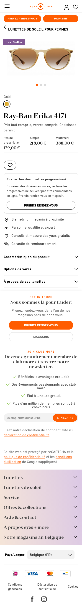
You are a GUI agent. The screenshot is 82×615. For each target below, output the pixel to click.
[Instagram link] (44, 599)
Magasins (61, 18)
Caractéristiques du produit (39, 257)
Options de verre (39, 269)
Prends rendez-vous (41, 205)
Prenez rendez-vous (22, 18)
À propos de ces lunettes (39, 281)
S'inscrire (65, 418)
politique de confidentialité (24, 457)
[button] (66, 8)
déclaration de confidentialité (26, 435)
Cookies (73, 586)
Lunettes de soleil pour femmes (38, 29)
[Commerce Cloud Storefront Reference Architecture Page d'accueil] (41, 7)
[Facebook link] (32, 599)
